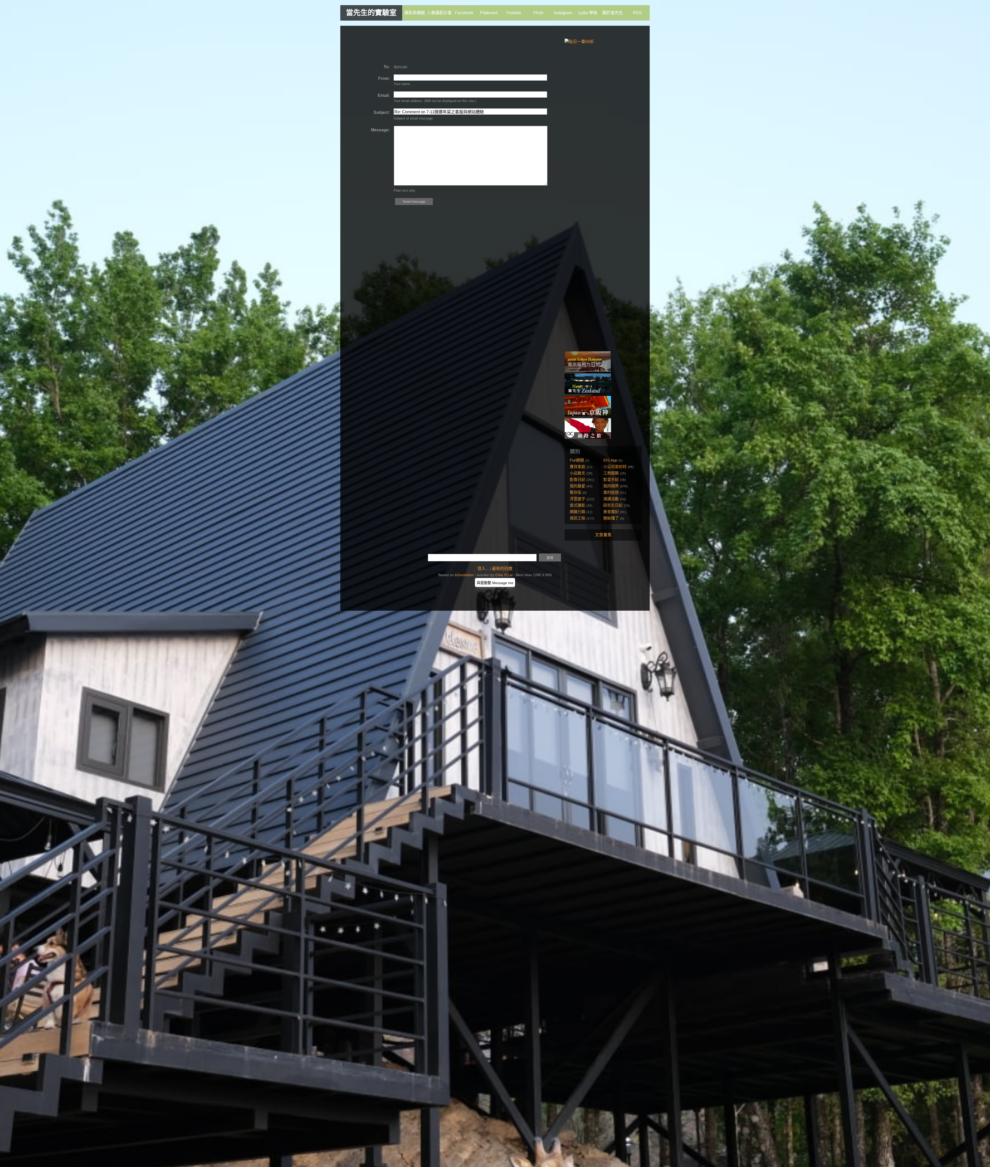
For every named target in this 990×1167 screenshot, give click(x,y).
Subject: (382, 112)
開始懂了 (611, 518)
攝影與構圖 (414, 13)
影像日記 (577, 479)
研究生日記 (613, 505)
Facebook (464, 13)
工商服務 (611, 473)
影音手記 (611, 479)
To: (387, 67)
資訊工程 (577, 518)
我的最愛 (577, 486)
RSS (637, 13)
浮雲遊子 (577, 499)
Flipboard (489, 13)
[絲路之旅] (588, 437)
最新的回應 (502, 568)
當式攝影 (577, 505)
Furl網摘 (577, 460)
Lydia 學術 (587, 13)
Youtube (513, 13)
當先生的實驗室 (371, 13)
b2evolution (464, 575)
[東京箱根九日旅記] (588, 370)
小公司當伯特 (614, 466)
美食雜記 (611, 511)
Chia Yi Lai (504, 575)
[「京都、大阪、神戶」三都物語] (588, 415)
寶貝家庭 (577, 466)
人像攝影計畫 (439, 13)
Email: (384, 95)
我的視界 (611, 486)
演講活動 (611, 499)
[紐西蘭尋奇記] (588, 392)
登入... (483, 568)
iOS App (610, 460)
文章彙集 (603, 535)
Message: (380, 130)
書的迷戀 (611, 492)
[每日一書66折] (579, 41)
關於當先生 (612, 13)
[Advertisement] (442, 45)
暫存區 (575, 492)
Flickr (538, 13)
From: (384, 78)
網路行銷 (577, 511)
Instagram (563, 13)
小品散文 (577, 473)
